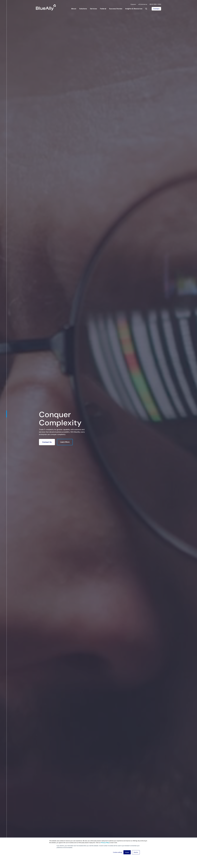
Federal (103, 9)
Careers (133, 4)
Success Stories (115, 9)
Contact (156, 9)
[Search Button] (146, 9)
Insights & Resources (133, 9)
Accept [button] (127, 852)
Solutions (83, 9)
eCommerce (142, 4)
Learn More (64, 442)
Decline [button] (136, 852)
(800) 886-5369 (155, 4)
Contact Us (47, 442)
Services (93, 9)
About (73, 9)
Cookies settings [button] (117, 852)
